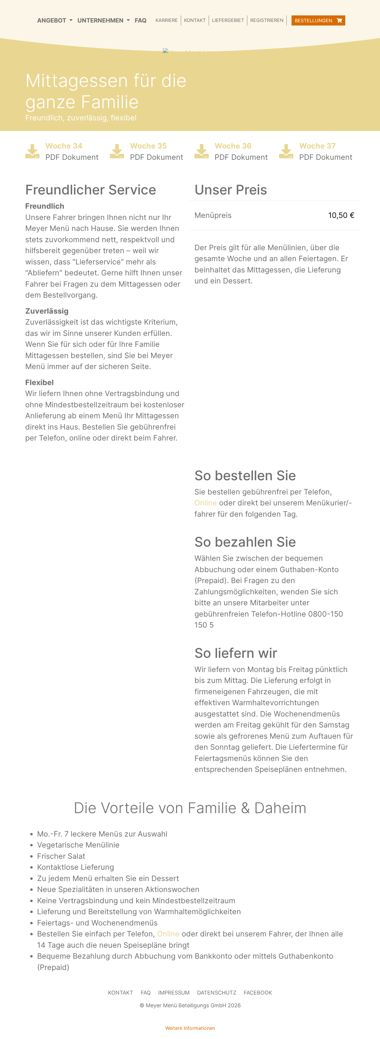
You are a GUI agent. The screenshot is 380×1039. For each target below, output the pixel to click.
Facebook (258, 992)
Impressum (174, 992)
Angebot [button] (52, 20)
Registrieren (267, 20)
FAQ (141, 20)
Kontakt (195, 20)
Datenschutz (216, 992)
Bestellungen (314, 20)
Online (205, 502)
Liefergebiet (228, 20)
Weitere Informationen (190, 1028)
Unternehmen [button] (101, 20)
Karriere (167, 20)
